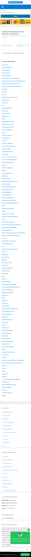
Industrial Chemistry (7, 230)
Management (5, 254)
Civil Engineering (6, 138)
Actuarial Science (6, 70)
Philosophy (4, 295)
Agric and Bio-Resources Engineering (11, 78)
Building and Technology (8, 121)
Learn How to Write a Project (9, 432)
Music (3, 276)
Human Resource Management (9, 227)
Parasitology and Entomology (9, 284)
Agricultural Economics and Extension (11, 83)
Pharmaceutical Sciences (8, 292)
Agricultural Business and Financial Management (13, 81)
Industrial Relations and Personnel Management (13, 233)
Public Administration (7, 319)
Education (5, 477)
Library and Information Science (9, 249)
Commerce (4, 140)
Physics (3, 298)
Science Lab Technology (7, 346)
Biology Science (5, 116)
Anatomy (4, 94)
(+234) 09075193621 (12, 505)
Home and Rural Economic (8, 222)
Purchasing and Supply (7, 330)
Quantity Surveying (6, 333)
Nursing (4, 279)
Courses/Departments (7, 412)
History (3, 219)
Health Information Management (10, 216)
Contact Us (5, 439)
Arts (3, 105)
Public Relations (6, 327)
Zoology (4, 395)
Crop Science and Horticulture (9, 157)
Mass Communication (7, 262)
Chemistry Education (7, 135)
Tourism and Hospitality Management (11, 379)
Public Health (5, 322)
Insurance (4, 238)
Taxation (4, 368)
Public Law (4, 325)
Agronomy (4, 92)
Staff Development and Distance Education (12, 363)
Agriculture (4, 89)
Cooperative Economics (7, 151)
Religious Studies (6, 338)
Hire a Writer (5, 419)
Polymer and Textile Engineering (10, 308)
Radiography (5, 336)
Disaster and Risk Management (9, 159)
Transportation (5, 382)
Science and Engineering (8, 341)
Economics (5, 473)
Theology (4, 376)
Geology (4, 211)
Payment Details (6, 442)
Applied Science (5, 100)
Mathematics (5, 265)
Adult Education (5, 73)
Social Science (5, 354)
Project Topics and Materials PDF (10, 490)
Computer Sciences (6, 148)
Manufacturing (5, 257)
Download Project (7, 425)
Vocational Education (7, 392)
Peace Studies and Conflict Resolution (11, 287)
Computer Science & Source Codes (10, 470)
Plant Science (5, 303)
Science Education (6, 344)
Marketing (4, 260)
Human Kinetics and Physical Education (11, 224)
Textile (3, 371)
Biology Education (6, 113)
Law (3, 246)
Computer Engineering (7, 143)
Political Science (6, 306)
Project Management (7, 314)
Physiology (4, 300)
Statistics (4, 365)
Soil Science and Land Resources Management (13, 360)
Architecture (5, 102)
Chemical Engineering (7, 129)
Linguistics (4, 251)
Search (15, 16)
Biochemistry (5, 111)
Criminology (5, 154)
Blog (4, 446)
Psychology (4, 317)
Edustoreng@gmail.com (10, 508)
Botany (3, 119)
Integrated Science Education (9, 241)
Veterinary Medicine (7, 387)
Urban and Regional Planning (9, 384)
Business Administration (8, 124)
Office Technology (6, 281)
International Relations (7, 243)
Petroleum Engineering (7, 289)
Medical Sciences (6, 270)
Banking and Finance (7, 108)
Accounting (4, 64)
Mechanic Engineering (7, 268)
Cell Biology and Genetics (8, 127)
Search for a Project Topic (8, 422)
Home (3, 35)
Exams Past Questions (7, 429)
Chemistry (4, 132)
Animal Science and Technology (9, 97)
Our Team (5, 436)
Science (4, 349)
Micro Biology (5, 273)
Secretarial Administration (8, 352)
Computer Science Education (9, 146)
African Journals (6, 415)
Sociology (4, 357)
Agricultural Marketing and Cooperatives (12, 86)
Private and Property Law (8, 311)
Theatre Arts (5, 373)
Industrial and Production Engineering (11, 235)
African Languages (6, 75)
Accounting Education (7, 67)
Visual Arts (4, 390)
